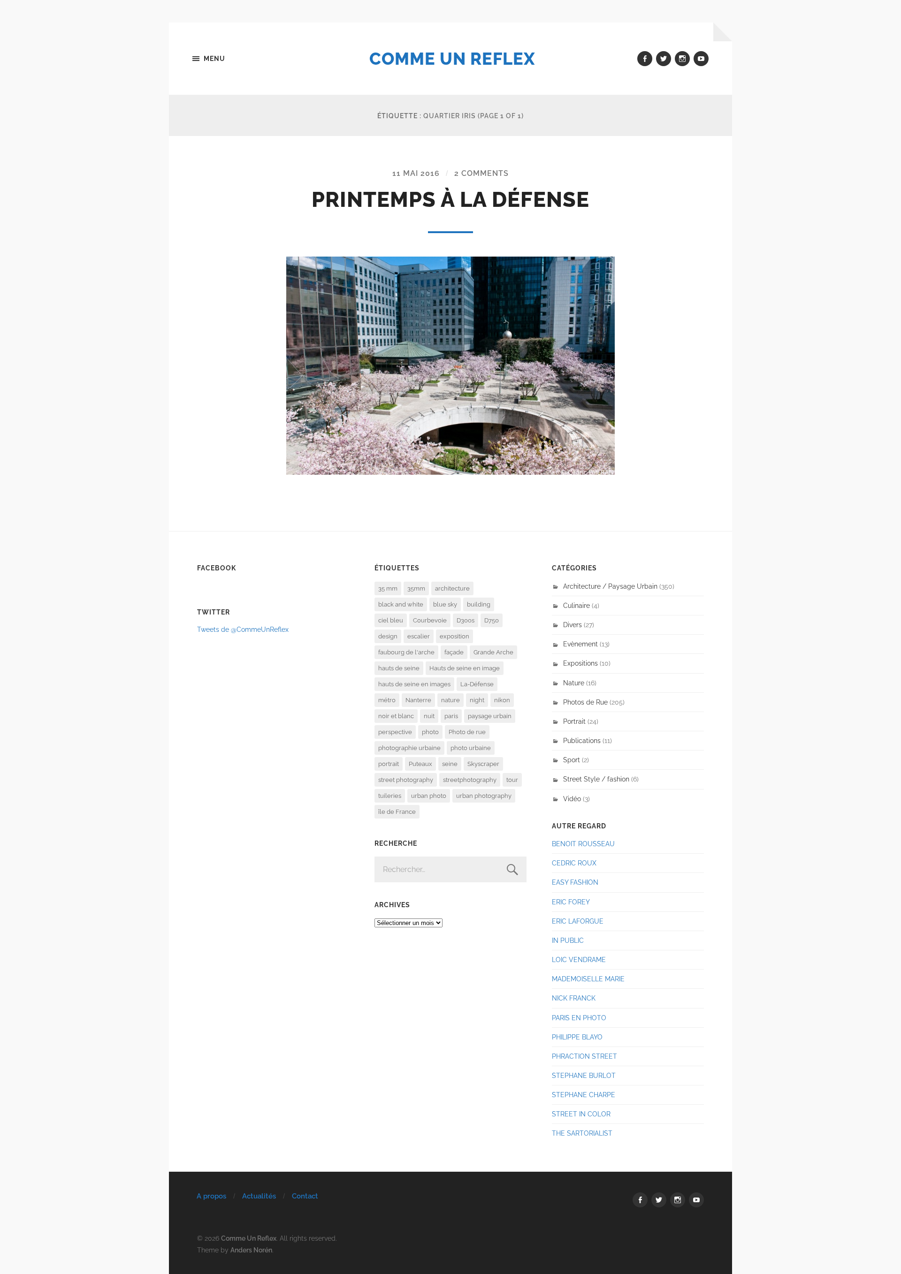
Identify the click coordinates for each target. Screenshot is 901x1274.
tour (512, 779)
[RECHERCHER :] (450, 869)
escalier (418, 636)
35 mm (387, 588)
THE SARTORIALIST (582, 1133)
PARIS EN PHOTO (579, 1018)
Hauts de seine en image (464, 668)
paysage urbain (490, 716)
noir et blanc (396, 716)
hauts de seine (399, 668)
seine (450, 763)
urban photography (484, 795)
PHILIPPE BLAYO (577, 1037)
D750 (491, 620)
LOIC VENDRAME (579, 959)
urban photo (428, 795)
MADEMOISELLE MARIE (588, 979)
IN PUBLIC (568, 940)
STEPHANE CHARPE (583, 1095)
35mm (416, 588)
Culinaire (576, 605)
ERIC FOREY (571, 902)
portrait (388, 763)
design (387, 636)
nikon (502, 700)
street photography (405, 779)
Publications (582, 740)
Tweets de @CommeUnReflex (243, 629)
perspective (395, 732)
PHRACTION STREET (584, 1056)
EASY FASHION (575, 882)
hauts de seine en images (414, 684)
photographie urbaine (409, 747)
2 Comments (481, 173)
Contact (305, 1196)
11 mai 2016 (416, 173)
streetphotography (469, 779)
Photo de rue (467, 732)
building (478, 604)
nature (450, 700)
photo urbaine (470, 747)
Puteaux (420, 763)
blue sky (445, 604)
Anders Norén (251, 1250)
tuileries (389, 795)
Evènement (580, 644)
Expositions (580, 663)
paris (451, 716)
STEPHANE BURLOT (584, 1075)
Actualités (259, 1196)
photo (430, 732)
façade (454, 652)
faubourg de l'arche (406, 652)
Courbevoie (430, 620)
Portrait (574, 721)
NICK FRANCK (574, 998)
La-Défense (477, 684)
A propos (211, 1196)
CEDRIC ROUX (574, 863)
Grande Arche (493, 652)
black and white (400, 604)
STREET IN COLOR (581, 1114)
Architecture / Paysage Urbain (610, 586)
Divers (572, 625)
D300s (465, 620)
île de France (397, 811)
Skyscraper (483, 763)
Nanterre (418, 700)
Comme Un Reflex (452, 58)
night (477, 700)
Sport (571, 760)
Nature (573, 683)
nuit (429, 716)
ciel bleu (390, 620)
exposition (454, 636)
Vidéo (572, 799)
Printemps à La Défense (450, 199)
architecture (452, 588)
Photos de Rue (585, 702)
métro (387, 700)
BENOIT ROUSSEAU (583, 844)
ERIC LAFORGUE (577, 921)
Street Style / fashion (596, 779)
